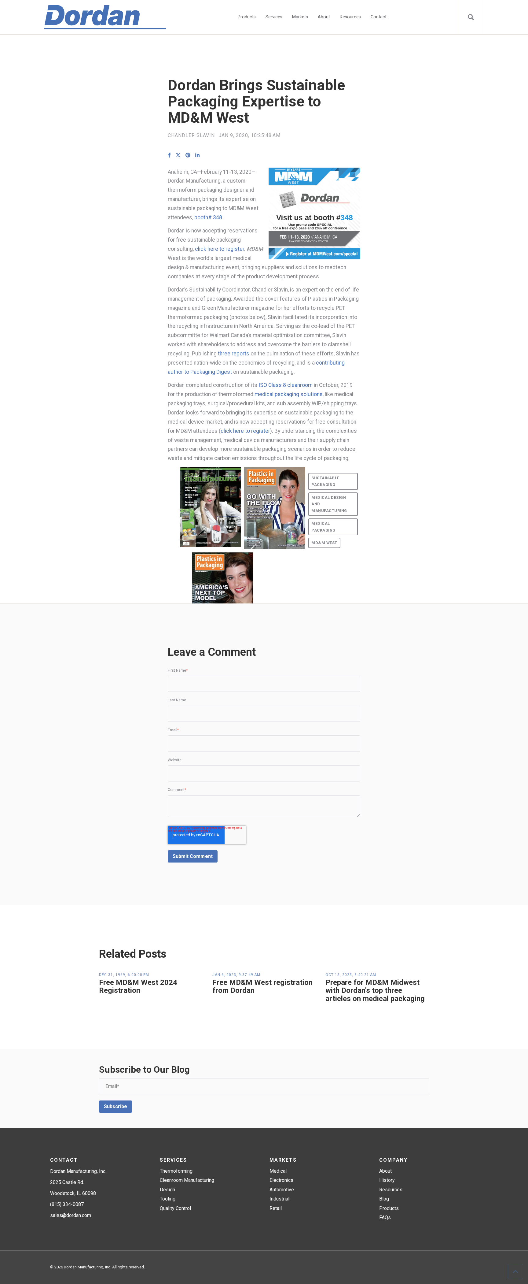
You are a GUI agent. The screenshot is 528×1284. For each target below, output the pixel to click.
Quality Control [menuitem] (175, 1208)
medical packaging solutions (289, 394)
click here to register (219, 249)
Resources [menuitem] (350, 17)
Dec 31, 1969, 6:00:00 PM (124, 975)
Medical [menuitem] (278, 1171)
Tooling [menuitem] (167, 1199)
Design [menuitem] (167, 1190)
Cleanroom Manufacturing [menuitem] (187, 1180)
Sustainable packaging (325, 481)
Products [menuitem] (247, 17)
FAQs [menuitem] (385, 1217)
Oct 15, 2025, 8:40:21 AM (350, 975)
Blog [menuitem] (384, 1199)
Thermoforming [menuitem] (176, 1171)
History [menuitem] (387, 1180)
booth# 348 (208, 217)
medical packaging (323, 527)
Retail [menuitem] (276, 1208)
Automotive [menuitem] (282, 1190)
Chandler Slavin (191, 135)
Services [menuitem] (274, 17)
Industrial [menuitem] (279, 1199)
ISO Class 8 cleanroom (285, 385)
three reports (233, 354)
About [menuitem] (324, 17)
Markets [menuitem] (300, 17)
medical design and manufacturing (329, 504)
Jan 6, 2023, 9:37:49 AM (236, 975)
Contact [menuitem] (379, 17)
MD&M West (324, 542)
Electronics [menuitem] (281, 1180)
